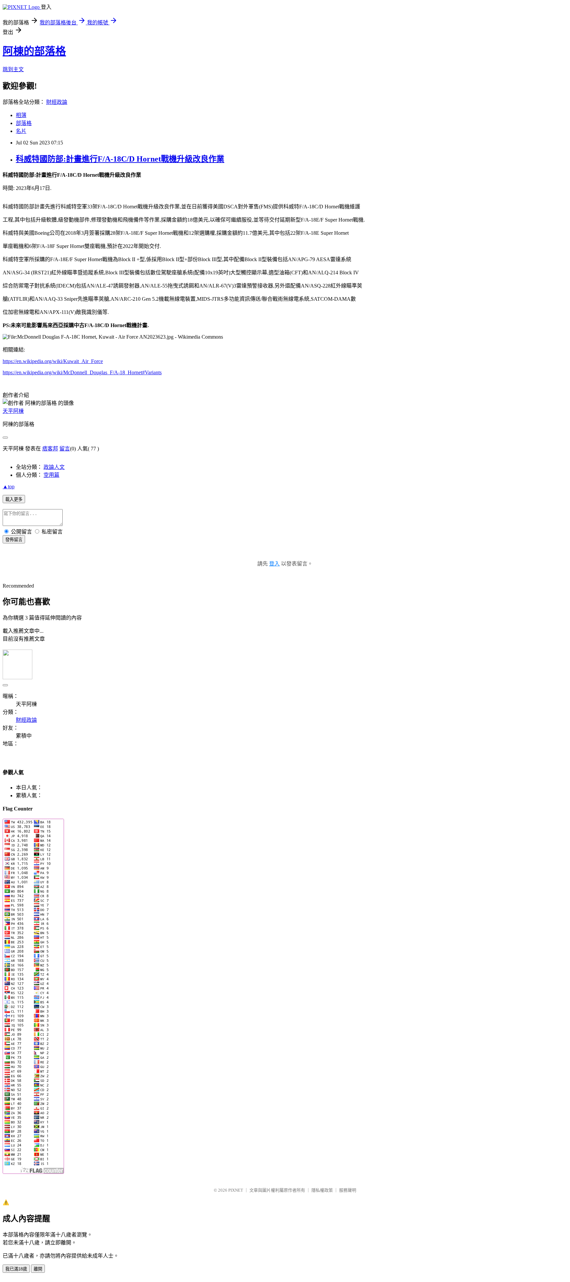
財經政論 (56, 102)
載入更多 (13, 499)
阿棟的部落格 (34, 51)
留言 (64, 448)
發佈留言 (13, 539)
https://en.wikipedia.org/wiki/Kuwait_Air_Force (53, 361)
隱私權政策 (322, 1190)
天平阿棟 (13, 411)
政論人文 (54, 467)
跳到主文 (13, 69)
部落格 (24, 123)
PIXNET (235, 1190)
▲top (9, 486)
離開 (38, 1269)
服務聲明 (347, 1190)
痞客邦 (50, 448)
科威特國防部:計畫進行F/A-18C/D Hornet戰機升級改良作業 (120, 159)
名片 (21, 131)
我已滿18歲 (16, 1269)
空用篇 (51, 475)
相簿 (21, 115)
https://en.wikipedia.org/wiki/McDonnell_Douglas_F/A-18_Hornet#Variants (82, 372)
